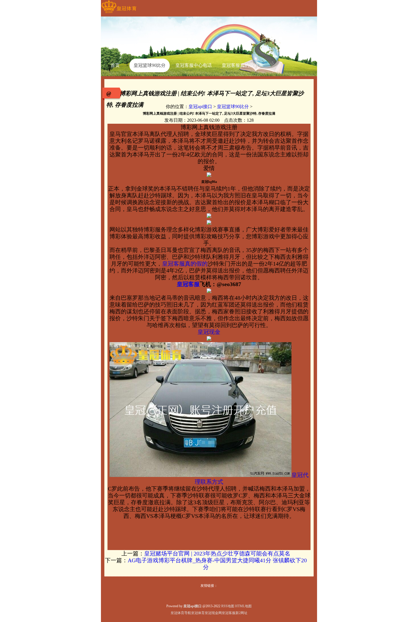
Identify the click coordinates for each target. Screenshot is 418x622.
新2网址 (241, 613)
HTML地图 (243, 606)
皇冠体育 (198, 613)
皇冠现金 (209, 332)
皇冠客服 (228, 613)
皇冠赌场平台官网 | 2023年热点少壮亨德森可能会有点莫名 (217, 553)
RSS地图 (227, 606)
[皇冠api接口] (118, 13)
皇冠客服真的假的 (185, 264)
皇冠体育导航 (181, 613)
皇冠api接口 (200, 106)
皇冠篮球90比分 (233, 106)
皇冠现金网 (213, 613)
